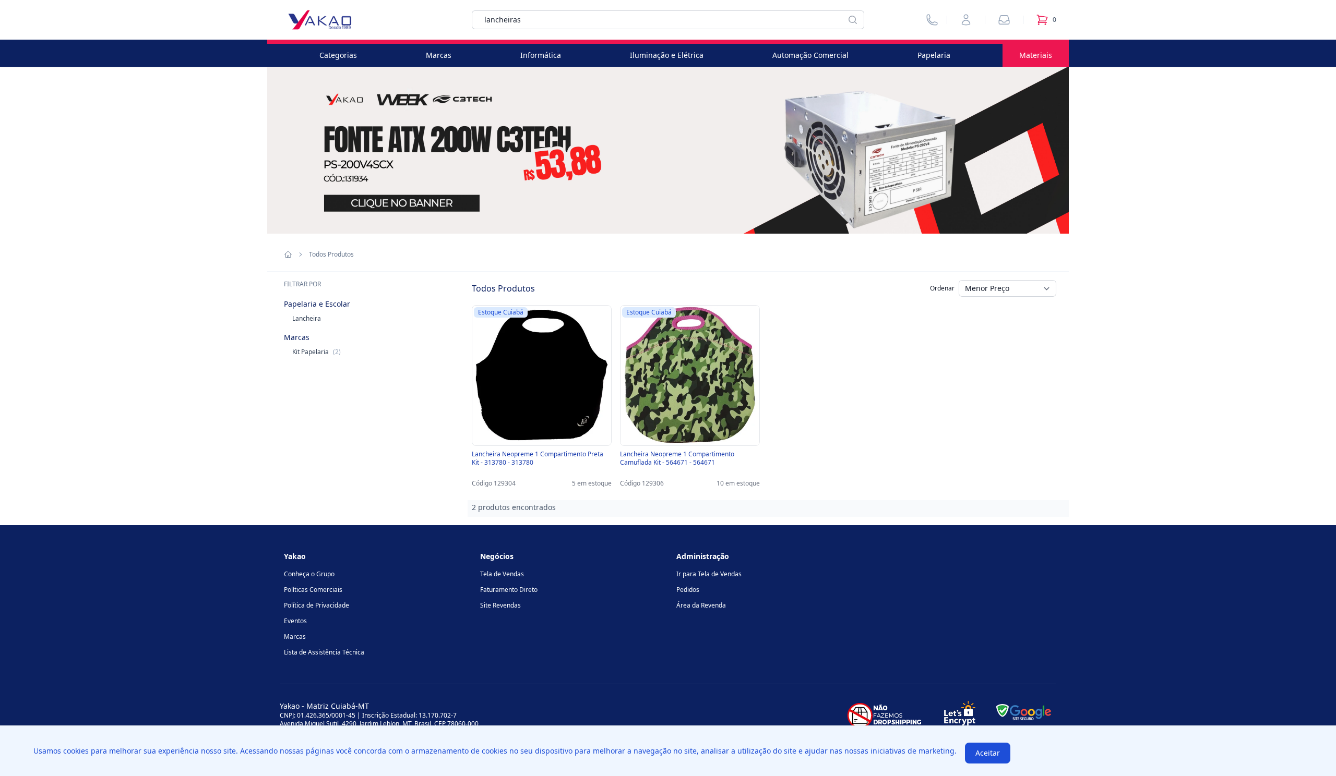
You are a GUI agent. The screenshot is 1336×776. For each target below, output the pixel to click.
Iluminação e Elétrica (666, 55)
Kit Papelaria (316, 351)
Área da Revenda (701, 605)
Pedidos (687, 589)
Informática (540, 55)
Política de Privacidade (316, 605)
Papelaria (933, 55)
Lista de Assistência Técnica (324, 652)
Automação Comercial (810, 55)
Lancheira (306, 318)
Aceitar (987, 753)
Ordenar (942, 288)
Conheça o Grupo (309, 573)
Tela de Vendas (502, 573)
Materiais (1035, 55)
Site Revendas (500, 605)
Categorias (338, 55)
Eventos (295, 620)
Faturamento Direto (509, 589)
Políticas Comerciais (313, 589)
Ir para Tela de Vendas (709, 573)
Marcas (438, 55)
